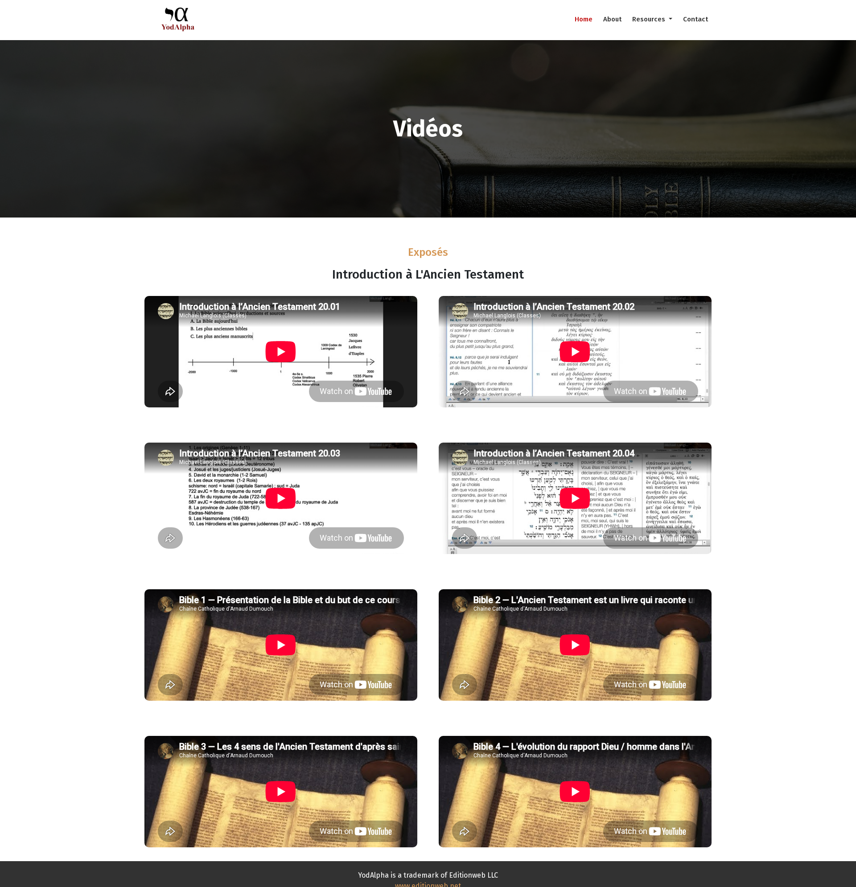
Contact (695, 19)
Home (584, 19)
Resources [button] (649, 19)
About (612, 19)
